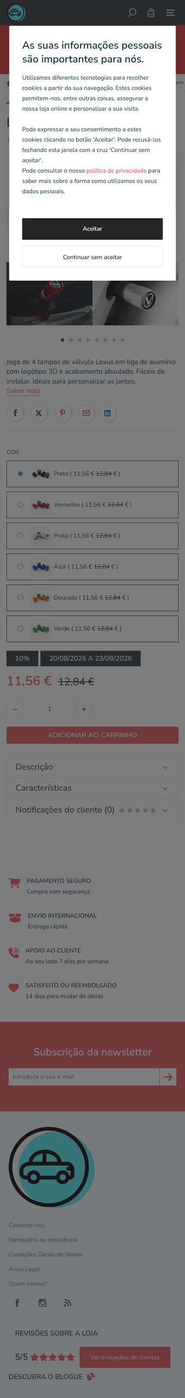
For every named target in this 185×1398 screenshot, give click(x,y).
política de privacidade (116, 171)
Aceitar (92, 229)
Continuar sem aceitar (92, 257)
